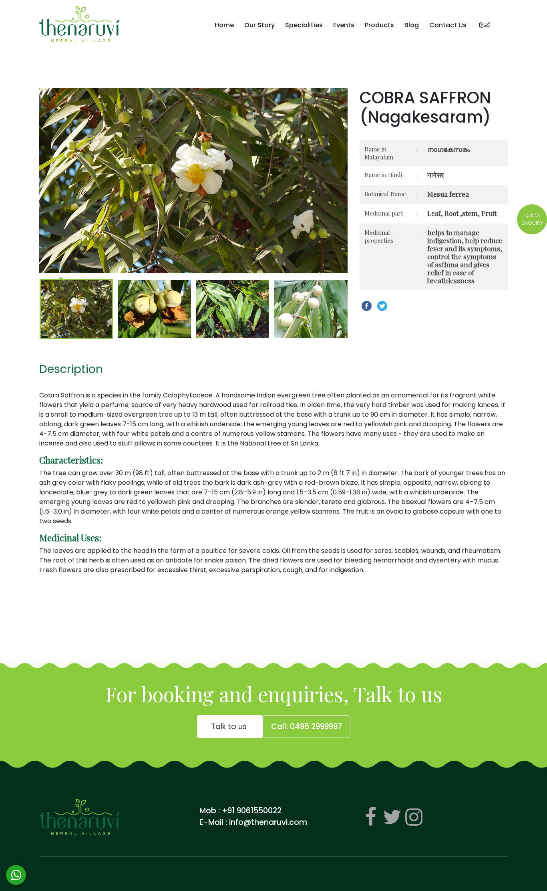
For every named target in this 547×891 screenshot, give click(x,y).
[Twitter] (392, 817)
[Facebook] (370, 817)
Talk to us (230, 726)
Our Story (259, 25)
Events (343, 25)
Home (224, 25)
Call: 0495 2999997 (306, 726)
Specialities (304, 25)
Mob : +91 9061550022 (240, 810)
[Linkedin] (414, 817)
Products (379, 25)
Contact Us (448, 25)
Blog (411, 25)
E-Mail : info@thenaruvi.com (253, 822)
